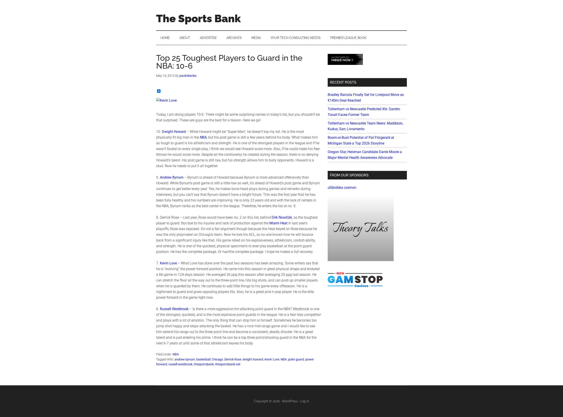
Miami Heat (278, 223)
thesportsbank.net (227, 364)
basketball (203, 359)
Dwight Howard (174, 132)
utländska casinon (342, 187)
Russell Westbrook (174, 309)
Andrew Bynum (171, 177)
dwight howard (253, 359)
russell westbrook (180, 364)
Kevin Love (168, 263)
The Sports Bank (198, 18)
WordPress (290, 401)
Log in (304, 401)
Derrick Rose (232, 359)
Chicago (217, 359)
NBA (203, 137)
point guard (296, 359)
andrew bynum (185, 359)
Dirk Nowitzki (282, 217)
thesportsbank (204, 364)
